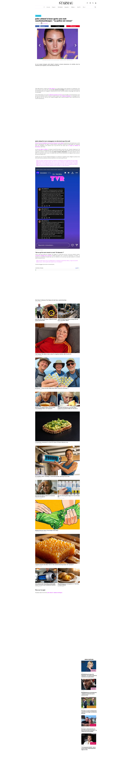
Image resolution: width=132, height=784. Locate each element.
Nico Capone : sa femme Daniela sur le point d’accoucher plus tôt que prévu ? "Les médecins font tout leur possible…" (89, 730)
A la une (48, 7)
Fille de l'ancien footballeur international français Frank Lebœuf (49, 143)
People (53, 7)
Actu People (93, 725)
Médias (72, 7)
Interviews (93, 670)
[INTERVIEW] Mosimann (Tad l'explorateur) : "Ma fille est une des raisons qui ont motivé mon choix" (89, 694)
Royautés (66, 7)
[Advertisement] (66, 11)
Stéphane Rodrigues (66, 96)
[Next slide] (75, 45)
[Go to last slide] (40, 45)
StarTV (78, 7)
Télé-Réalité (60, 7)
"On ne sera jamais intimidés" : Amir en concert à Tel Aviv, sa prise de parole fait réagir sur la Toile (88, 748)
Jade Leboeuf (50, 592)
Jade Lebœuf (52, 88)
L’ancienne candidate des (43, 255)
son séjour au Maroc (43, 149)
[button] (87, 3)
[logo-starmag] (66, 3)
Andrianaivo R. (45, 23)
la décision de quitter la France (55, 94)
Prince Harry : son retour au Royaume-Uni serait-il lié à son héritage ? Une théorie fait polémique (89, 712)
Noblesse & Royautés (91, 706)
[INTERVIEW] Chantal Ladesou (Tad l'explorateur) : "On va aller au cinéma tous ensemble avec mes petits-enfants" (89, 675)
